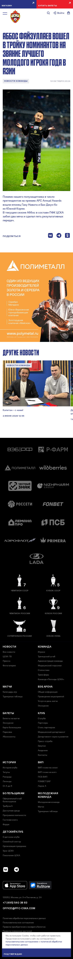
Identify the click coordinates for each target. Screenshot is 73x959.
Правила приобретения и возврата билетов (24, 927)
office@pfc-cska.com (19, 908)
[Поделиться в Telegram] (59, 236)
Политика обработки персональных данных (24, 918)
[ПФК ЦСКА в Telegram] (16, 869)
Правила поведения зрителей (17, 931)
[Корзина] (68, 13)
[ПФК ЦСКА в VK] (5, 869)
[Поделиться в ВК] (50, 236)
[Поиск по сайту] (48, 13)
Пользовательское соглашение (18, 922)
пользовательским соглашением (22, 941)
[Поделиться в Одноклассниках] (67, 236)
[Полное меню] (5, 13)
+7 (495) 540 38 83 (15, 902)
